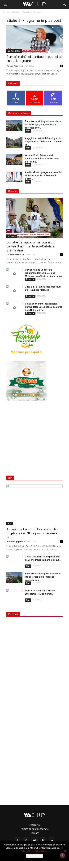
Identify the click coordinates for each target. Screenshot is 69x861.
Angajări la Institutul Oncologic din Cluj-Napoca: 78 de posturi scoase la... (43, 141)
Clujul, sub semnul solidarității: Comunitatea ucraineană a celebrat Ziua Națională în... (43, 306)
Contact (34, 832)
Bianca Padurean (14, 66)
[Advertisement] (34, 436)
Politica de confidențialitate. (34, 851)
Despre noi (34, 824)
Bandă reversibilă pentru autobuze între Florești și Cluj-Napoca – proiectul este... (43, 124)
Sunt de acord (34, 855)
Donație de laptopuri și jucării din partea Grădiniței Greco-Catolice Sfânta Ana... (30, 246)
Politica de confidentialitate (35, 828)
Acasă (6, 12)
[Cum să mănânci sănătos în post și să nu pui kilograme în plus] (34, 39)
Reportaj (12, 236)
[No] (65, 851)
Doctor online (14, 51)
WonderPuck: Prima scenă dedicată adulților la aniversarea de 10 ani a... (42, 158)
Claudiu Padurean (15, 254)
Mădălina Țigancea (15, 541)
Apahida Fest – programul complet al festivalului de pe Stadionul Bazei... (43, 175)
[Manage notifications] (62, 855)
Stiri (28, 130)
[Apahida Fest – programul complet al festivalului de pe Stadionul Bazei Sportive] (14, 176)
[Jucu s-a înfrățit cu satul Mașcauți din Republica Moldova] (14, 290)
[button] (64, 4)
